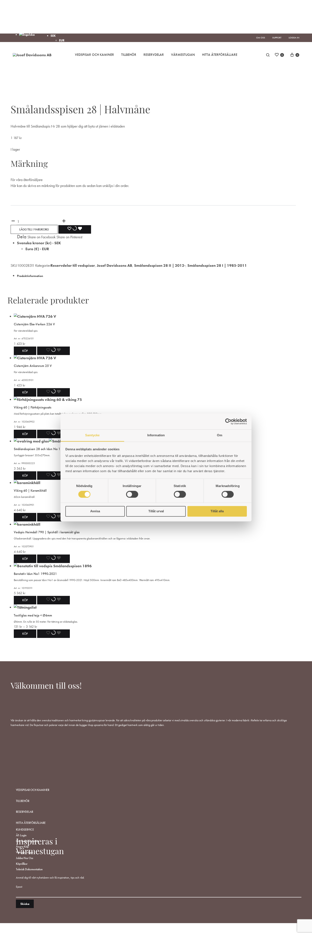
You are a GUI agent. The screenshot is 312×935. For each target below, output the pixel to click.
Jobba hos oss (24, 858)
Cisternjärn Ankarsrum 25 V (33, 366)
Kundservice (25, 829)
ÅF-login (21, 835)
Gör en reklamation (27, 841)
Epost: (19, 887)
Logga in (294, 37)
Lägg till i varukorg (34, 229)
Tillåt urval (156, 511)
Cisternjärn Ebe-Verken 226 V (34, 324)
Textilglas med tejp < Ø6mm (33, 615)
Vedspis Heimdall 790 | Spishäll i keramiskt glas (47, 532)
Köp (25, 634)
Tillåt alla (217, 511)
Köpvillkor (22, 864)
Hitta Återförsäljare (219, 54)
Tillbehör (128, 54)
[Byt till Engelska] (27, 35)
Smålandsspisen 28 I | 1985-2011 (217, 265)
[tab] (156, 276)
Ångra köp (22, 846)
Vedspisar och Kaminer (94, 54)
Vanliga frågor (24, 852)
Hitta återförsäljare (31, 823)
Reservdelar (153, 54)
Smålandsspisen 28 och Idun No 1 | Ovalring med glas (51, 449)
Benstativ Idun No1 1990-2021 (35, 573)
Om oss (260, 37)
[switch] (132, 494)
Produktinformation (30, 276)
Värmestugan (183, 54)
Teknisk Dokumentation (29, 869)
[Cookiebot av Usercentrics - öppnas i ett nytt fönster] (228, 421)
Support (276, 37)
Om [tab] (219, 435)
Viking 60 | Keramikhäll (30, 490)
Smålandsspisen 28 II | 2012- (160, 265)
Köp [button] (25, 351)
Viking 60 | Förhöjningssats (32, 407)
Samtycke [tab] (92, 435)
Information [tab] (156, 435)
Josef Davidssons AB (114, 265)
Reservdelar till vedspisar (73, 265)
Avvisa (95, 511)
